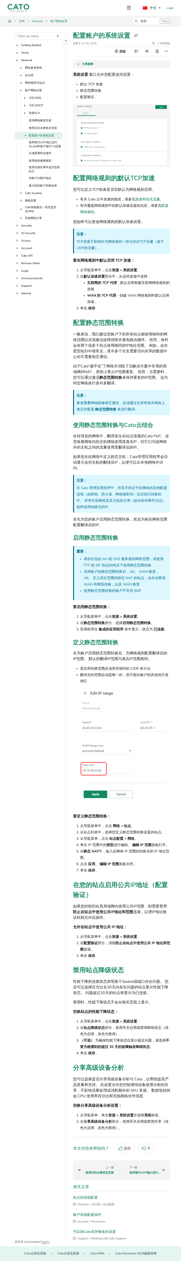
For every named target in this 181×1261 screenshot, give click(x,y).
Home (25, 53)
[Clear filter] (58, 36)
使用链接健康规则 (40, 161)
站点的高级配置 (85, 1197)
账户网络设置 (58, 21)
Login (170, 8)
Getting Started (31, 45)
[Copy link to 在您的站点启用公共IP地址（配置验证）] (99, 895)
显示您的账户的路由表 (43, 185)
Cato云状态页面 (35, 1253)
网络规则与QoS (35, 83)
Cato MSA (97, 1253)
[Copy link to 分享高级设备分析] (131, 1068)
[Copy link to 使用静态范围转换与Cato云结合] (160, 426)
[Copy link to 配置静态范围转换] (131, 323)
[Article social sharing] (146, 51)
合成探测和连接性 (40, 153)
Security (26, 225)
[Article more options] (166, 51)
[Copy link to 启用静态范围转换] (125, 538)
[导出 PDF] (157, 51)
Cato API (27, 256)
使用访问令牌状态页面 (43, 128)
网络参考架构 (33, 68)
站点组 (29, 75)
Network (37, 21)
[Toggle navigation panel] (66, 41)
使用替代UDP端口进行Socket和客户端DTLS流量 (45, 144)
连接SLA (34, 113)
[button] (153, 21)
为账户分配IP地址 (40, 178)
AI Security (28, 233)
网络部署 (30, 201)
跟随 (122, 51)
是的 (127, 1148)
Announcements (32, 278)
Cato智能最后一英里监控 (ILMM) (40, 209)
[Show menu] (129, 8)
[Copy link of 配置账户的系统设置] (136, 36)
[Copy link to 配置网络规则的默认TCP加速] (162, 178)
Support (26, 286)
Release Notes (30, 263)
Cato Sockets (33, 193)
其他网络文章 (33, 218)
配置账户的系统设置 (41, 135)
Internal (26, 293)
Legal (25, 271)
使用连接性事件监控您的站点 (44, 169)
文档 (22, 21)
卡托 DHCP (36, 105)
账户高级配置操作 (87, 1214)
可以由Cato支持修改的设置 (94, 1231)
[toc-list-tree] (136, 51)
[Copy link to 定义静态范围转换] (125, 643)
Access (26, 241)
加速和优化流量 (147, 199)
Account (26, 248)
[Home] (18, 8)
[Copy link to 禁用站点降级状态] (131, 971)
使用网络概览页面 (40, 120)
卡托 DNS (35, 98)
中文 (152, 8)
